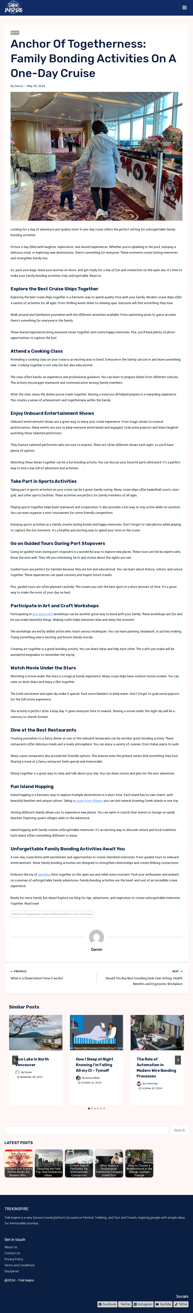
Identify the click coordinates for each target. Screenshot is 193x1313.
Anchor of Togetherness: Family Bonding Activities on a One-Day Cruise (52, 914)
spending (44, 874)
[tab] (89, 1108)
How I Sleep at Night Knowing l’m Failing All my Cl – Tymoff (94, 1065)
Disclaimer (12, 1271)
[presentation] (35, 1032)
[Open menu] (184, 8)
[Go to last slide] (15, 1060)
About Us (11, 1247)
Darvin (28, 1072)
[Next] (178, 1060)
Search (179, 1130)
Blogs (14, 32)
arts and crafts (42, 614)
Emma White (93, 1077)
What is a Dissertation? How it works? (37, 975)
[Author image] (17, 1072)
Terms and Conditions (20, 1265)
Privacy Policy (14, 1259)
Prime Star (152, 1083)
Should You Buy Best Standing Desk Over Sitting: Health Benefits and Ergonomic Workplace (144, 978)
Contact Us (12, 1253)
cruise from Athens (89, 801)
